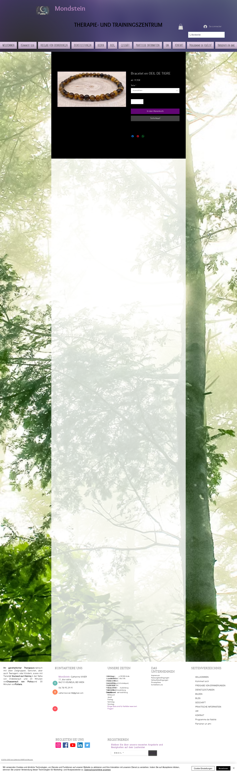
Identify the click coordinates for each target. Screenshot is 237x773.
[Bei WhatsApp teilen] (143, 136)
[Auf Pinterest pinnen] (137, 136)
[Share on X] (148, 136)
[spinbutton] (137, 101)
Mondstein (70, 8)
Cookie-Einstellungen (203, 768)
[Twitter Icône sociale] (87, 745)
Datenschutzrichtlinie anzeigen (97, 769)
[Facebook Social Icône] (65, 745)
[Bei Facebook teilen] (132, 136)
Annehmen (223, 768)
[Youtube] (72, 745)
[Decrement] (133, 101)
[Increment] (141, 101)
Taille (133, 85)
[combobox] (155, 90)
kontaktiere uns (157, 685)
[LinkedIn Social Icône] (80, 745)
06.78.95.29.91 (66, 688)
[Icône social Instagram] (58, 745)
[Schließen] (233, 768)
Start (59, 61)
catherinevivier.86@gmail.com (71, 693)
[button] (180, 27)
